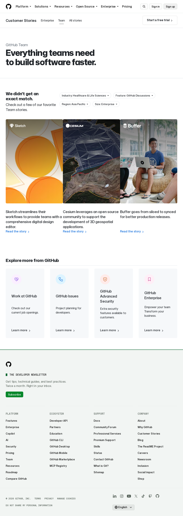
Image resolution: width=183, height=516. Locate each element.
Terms (37, 498)
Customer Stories (21, 20)
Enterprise (108, 6)
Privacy (49, 498)
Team (61, 20)
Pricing (127, 6)
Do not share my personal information (29, 505)
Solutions (41, 6)
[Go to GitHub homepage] (8, 364)
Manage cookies (66, 498)
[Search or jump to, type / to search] (144, 6)
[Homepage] (8, 6)
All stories (75, 20)
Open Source (85, 6)
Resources (62, 6)
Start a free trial (158, 20)
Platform (22, 6)
